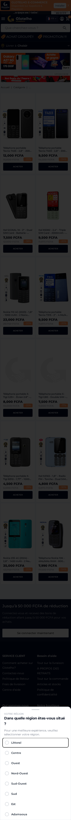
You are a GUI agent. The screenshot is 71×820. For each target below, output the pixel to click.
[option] (35, 742)
